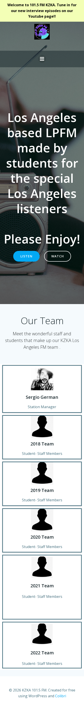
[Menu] (42, 59)
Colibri (60, 695)
